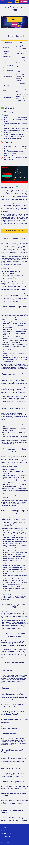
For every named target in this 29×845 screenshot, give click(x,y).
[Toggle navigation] (2, 1)
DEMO (17, 1)
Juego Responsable (6, 833)
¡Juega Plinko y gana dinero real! (14, 230)
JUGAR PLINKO (23, 1)
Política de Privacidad (6, 836)
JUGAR (14, 19)
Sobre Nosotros (5, 830)
